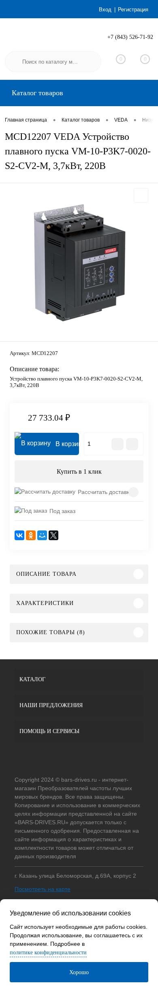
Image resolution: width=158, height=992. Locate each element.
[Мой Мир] (42, 535)
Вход (105, 9)
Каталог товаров (36, 93)
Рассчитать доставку (105, 492)
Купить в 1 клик (79, 471)
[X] (53, 535)
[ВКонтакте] (19, 535)
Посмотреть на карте (42, 889)
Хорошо (79, 972)
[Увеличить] (79, 263)
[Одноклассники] (31, 535)
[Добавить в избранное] (141, 195)
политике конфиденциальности (48, 952)
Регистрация (133, 9)
